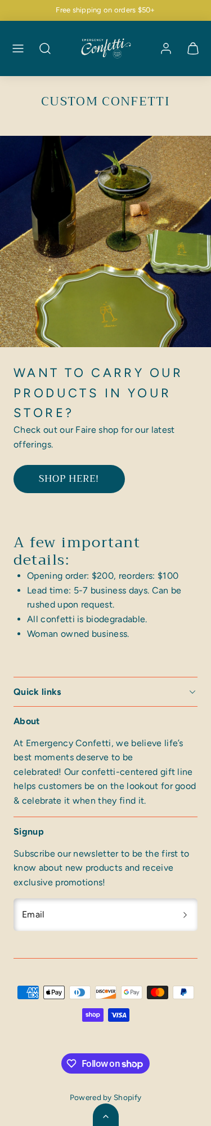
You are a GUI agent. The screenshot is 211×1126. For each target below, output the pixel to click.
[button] (18, 48)
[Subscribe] (185, 914)
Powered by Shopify (106, 1097)
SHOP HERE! (69, 479)
